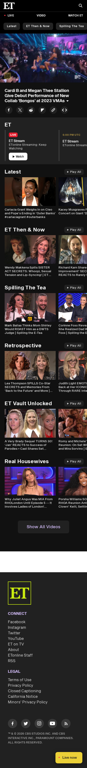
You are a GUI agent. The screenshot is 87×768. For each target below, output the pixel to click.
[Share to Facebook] (9, 111)
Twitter (14, 633)
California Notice (23, 696)
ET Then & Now (38, 26)
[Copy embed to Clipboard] (64, 111)
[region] (43, 58)
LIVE (11, 15)
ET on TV (16, 644)
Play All (75, 172)
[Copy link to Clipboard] (53, 111)
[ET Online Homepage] (10, 6)
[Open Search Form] (80, 6)
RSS (12, 661)
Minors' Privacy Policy (28, 702)
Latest (11, 26)
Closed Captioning (24, 691)
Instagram (17, 627)
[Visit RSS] (66, 724)
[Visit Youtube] (52, 723)
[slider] (43, 69)
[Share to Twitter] (20, 111)
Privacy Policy (20, 685)
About (13, 650)
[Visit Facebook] (12, 724)
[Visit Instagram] (39, 724)
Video (41, 15)
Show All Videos (43, 527)
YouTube (16, 639)
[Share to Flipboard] (42, 111)
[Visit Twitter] (25, 724)
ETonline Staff (20, 655)
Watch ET (75, 15)
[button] (8, 76)
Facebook (17, 622)
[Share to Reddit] (31, 111)
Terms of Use (19, 680)
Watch (20, 157)
